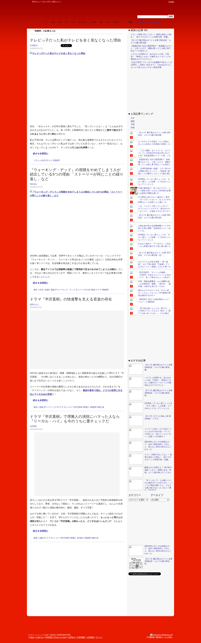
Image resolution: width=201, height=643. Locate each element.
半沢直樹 (78, 407)
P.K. (66, 22)
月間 (132, 124)
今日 (132, 118)
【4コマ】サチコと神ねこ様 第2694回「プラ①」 (157, 417)
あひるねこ (82, 22)
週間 (132, 121)
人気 (88, 290)
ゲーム (98, 637)
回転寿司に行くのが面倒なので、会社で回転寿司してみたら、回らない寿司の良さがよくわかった (157, 445)
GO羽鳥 (33, 426)
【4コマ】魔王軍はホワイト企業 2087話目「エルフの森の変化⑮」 (154, 216)
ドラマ (61, 407)
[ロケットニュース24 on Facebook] (152, 2)
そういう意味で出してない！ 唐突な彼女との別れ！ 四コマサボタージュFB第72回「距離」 (151, 35)
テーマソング (50, 407)
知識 (47, 290)
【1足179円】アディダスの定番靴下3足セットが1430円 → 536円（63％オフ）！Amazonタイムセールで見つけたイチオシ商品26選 (151, 64)
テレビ (49, 160)
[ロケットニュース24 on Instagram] (158, 2)
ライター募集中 (139, 22)
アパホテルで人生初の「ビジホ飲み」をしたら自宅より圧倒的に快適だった (154, 142)
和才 (108, 22)
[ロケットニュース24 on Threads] (155, 2)
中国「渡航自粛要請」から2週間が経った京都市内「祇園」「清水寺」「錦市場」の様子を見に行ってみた (154, 283)
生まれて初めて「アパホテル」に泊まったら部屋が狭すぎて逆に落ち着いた (154, 245)
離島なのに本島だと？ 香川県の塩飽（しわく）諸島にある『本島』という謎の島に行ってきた (158, 470)
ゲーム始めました (154, 22)
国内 (35, 407)
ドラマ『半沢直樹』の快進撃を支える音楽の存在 (71, 299)
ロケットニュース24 (61, 11)
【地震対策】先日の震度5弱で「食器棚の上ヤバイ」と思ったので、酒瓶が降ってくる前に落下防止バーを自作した (151, 48)
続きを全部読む (40, 153)
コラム (36, 160)
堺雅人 (86, 407)
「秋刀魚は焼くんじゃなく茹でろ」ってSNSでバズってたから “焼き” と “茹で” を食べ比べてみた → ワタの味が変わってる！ (150, 312)
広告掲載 (81, 637)
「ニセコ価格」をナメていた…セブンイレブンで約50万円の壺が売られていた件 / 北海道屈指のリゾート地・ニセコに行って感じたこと (150, 154)
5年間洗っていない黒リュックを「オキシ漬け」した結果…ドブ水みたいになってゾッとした (154, 181)
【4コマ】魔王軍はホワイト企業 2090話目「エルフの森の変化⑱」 (158, 367)
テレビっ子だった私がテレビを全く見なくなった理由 (75, 40)
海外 (35, 290)
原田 (101, 22)
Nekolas (33, 184)
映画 (35, 538)
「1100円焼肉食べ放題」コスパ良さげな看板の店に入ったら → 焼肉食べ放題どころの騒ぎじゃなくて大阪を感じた (150, 172)
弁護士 (81, 538)
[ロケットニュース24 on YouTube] (163, 2)
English (171, 2)
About (31, 637)
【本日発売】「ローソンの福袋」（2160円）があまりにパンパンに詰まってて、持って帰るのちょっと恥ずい (154, 274)
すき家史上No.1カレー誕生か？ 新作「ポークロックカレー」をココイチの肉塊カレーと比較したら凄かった (154, 199)
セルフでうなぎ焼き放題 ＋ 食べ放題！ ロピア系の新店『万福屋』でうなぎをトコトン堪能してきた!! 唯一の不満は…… (150, 265)
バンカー (69, 407)
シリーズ (81, 290)
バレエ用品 (168, 637)
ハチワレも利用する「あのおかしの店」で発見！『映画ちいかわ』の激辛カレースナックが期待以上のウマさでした (151, 56)
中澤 (73, 22)
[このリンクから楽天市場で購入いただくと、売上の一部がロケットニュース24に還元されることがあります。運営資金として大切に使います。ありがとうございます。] (147, 2)
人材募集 (90, 637)
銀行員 (101, 407)
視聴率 (57, 160)
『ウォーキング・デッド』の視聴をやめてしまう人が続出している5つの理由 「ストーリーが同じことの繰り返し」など (76, 174)
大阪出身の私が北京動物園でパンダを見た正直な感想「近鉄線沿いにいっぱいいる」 (154, 228)
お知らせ (40, 637)
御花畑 (115, 22)
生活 (43, 160)
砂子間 (93, 22)
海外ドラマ (96, 290)
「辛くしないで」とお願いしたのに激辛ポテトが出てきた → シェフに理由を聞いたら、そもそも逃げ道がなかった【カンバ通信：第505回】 (158, 485)
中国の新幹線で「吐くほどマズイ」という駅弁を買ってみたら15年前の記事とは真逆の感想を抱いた (154, 190)
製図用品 (159, 637)
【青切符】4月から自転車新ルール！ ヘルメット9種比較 (154, 300)
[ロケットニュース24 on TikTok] (161, 2)
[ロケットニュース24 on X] (149, 2)
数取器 (152, 637)
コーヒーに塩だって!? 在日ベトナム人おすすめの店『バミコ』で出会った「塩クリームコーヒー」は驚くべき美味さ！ (158, 433)
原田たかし (34, 304)
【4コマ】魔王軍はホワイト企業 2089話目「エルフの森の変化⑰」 (158, 393)
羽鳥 (53, 22)
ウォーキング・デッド (65, 290)
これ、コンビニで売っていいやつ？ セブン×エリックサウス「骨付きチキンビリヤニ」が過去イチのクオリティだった (150, 210)
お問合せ (71, 637)
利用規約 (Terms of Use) (55, 637)
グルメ (45, 22)
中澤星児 (34, 45)
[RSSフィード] (166, 2)
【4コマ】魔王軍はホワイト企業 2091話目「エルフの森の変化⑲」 (154, 133)
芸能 (53, 290)
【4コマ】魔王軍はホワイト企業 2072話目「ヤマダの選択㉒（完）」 (154, 254)
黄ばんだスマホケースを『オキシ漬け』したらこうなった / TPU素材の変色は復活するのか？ (154, 292)
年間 (132, 128)
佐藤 (60, 22)
